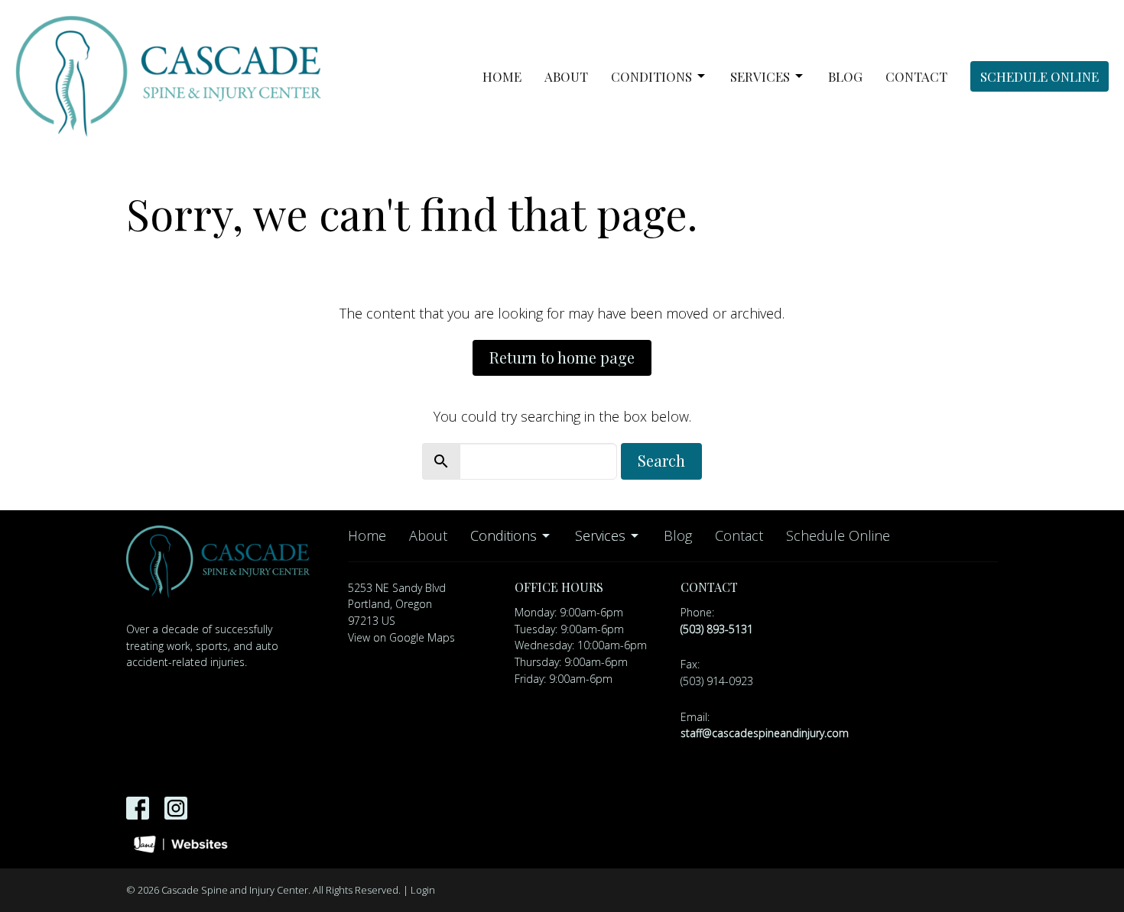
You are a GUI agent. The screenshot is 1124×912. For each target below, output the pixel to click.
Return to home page (562, 357)
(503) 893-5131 (717, 629)
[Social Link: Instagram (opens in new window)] (175, 808)
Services (760, 76)
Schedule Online (1039, 76)
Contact (916, 76)
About (566, 76)
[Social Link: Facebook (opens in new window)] (137, 808)
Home (501, 76)
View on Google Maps (401, 637)
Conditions (651, 76)
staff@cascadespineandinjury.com (765, 733)
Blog (845, 76)
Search (661, 460)
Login (423, 890)
